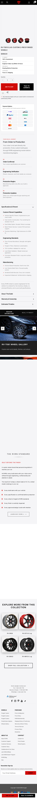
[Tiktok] (25, 700)
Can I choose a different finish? (12, 576)
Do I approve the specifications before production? (14, 587)
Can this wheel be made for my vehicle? (14, 565)
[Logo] (19, 2)
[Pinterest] (18, 700)
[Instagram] (15, 700)
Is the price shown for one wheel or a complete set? (16, 558)
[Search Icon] (9, 2)
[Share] (7, 92)
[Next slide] (34, 328)
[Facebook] (11, 700)
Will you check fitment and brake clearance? (16, 581)
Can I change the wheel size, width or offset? (16, 570)
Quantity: (3, 77)
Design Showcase (9, 312)
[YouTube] (21, 700)
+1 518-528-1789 (23, 690)
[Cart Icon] (34, 2)
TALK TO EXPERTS (27, 87)
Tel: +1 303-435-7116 (18, 688)
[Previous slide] (2, 328)
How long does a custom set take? (13, 594)
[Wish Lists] (3, 93)
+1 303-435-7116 (21, 692)
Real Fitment (28, 312)
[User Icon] (29, 2)
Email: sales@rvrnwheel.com (18, 686)
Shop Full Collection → (18, 665)
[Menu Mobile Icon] (2, 2)
